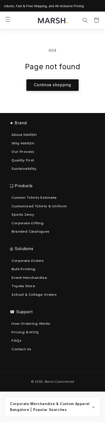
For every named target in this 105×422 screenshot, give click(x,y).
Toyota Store (23, 286)
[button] (8, 19)
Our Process (22, 152)
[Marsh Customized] (52, 20)
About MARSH (24, 135)
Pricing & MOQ (25, 332)
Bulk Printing (23, 269)
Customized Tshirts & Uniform (39, 206)
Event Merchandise (29, 278)
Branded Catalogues (30, 231)
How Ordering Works (30, 323)
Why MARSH (22, 143)
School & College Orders (34, 294)
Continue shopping (52, 85)
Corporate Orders (27, 261)
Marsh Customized (59, 381)
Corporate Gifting (27, 223)
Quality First (22, 160)
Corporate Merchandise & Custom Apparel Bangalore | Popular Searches (50, 407)
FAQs (16, 340)
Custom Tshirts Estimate (33, 197)
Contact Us (21, 349)
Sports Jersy (22, 214)
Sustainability (23, 168)
